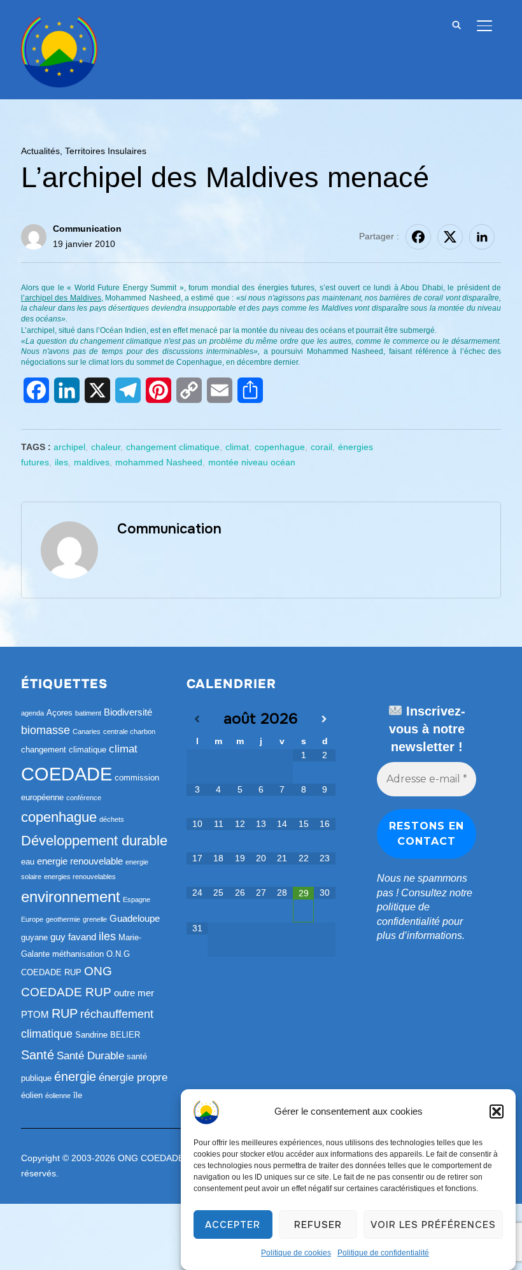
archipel (69, 447)
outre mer (134, 992)
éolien (32, 1095)
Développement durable (94, 841)
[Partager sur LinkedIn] (482, 237)
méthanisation (78, 954)
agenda (32, 713)
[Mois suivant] (324, 719)
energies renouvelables (80, 876)
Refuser (318, 1224)
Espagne (136, 899)
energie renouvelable (80, 861)
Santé (37, 1055)
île (77, 1095)
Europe (32, 919)
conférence (83, 797)
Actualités (40, 151)
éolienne (58, 1095)
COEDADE (66, 773)
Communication (87, 228)
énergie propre (133, 1077)
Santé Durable (90, 1056)
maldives (91, 462)
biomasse (45, 730)
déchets (111, 819)
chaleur (105, 447)
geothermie (63, 919)
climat (237, 447)
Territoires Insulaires (105, 151)
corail (321, 447)
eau (27, 861)
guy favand (73, 936)
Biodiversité (128, 712)
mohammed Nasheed (158, 462)
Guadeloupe (134, 918)
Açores (59, 712)
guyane (34, 937)
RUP (65, 1013)
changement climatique (173, 447)
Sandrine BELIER (107, 1035)
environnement (70, 896)
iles (61, 462)
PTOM (35, 1014)
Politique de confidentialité (383, 1252)
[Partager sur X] (450, 237)
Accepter (232, 1224)
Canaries (87, 731)
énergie (75, 1076)
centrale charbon (129, 731)
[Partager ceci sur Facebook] (418, 237)
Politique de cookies (296, 1252)
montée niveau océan (251, 462)
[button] (496, 1111)
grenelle (95, 919)
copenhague (280, 447)
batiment (88, 713)
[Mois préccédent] (197, 719)
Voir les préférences (433, 1224)
